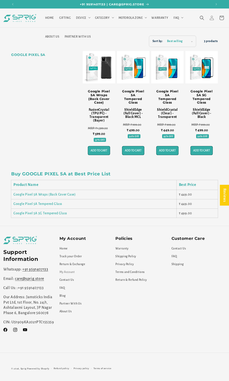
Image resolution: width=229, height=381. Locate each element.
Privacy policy (81, 368)
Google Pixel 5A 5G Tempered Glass (201, 96)
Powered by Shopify (38, 368)
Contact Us (66, 279)
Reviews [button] (225, 195)
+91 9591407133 (35, 269)
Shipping (178, 264)
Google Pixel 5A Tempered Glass (133, 96)
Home (63, 248)
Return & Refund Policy (131, 279)
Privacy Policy (124, 264)
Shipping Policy (125, 256)
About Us (65, 311)
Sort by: (158, 41)
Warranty (122, 248)
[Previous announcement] (13, 4)
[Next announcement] (216, 4)
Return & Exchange (72, 264)
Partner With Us (70, 303)
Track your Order (70, 256)
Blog (62, 295)
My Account (67, 272)
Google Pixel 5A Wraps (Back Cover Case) (99, 96)
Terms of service (102, 368)
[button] (82, 18)
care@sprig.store (29, 279)
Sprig (24, 368)
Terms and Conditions (130, 272)
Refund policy (61, 368)
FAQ (62, 287)
